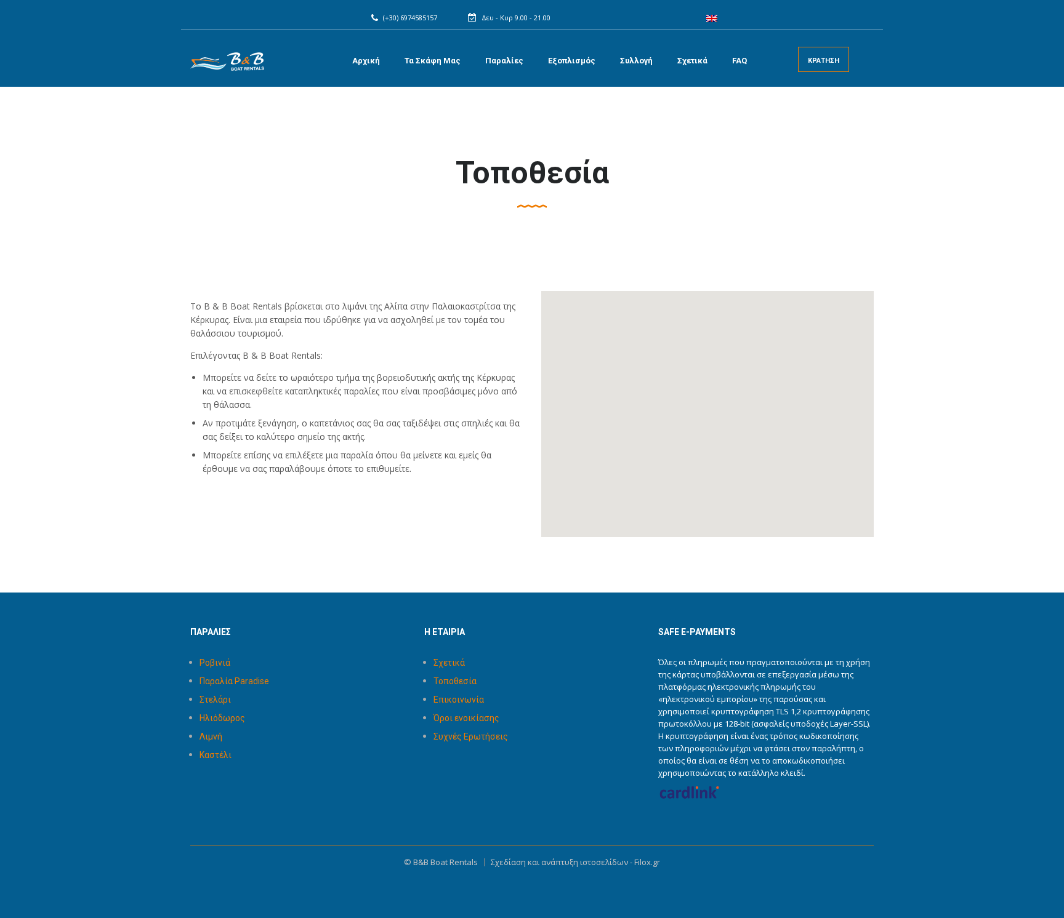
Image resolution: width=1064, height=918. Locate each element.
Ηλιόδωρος (222, 718)
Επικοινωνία (458, 699)
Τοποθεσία (455, 681)
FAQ (739, 60)
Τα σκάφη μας (433, 60)
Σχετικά (692, 60)
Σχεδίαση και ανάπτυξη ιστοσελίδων (559, 862)
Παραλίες (504, 60)
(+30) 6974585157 (410, 17)
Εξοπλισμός (571, 60)
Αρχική (366, 60)
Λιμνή (211, 736)
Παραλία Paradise (234, 681)
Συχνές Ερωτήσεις (470, 736)
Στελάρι (215, 699)
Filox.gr (647, 862)
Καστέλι (216, 755)
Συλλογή (636, 60)
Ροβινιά (215, 663)
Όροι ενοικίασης (466, 718)
